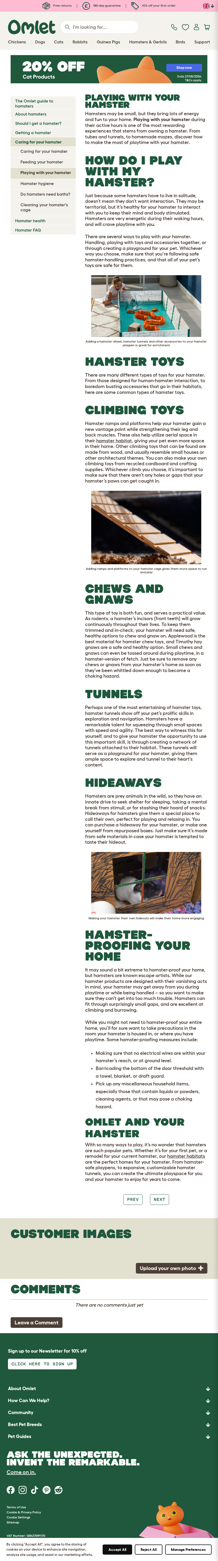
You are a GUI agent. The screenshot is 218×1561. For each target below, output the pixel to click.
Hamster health (30, 220)
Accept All (117, 1549)
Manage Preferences (188, 1549)
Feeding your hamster (41, 161)
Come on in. (21, 1472)
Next (159, 1199)
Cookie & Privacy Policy (24, 1512)
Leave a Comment (36, 1322)
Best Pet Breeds (25, 1424)
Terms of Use (16, 1507)
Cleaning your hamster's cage (44, 207)
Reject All (149, 1549)
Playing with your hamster (45, 172)
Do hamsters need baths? (45, 194)
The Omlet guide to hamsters (34, 103)
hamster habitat (114, 440)
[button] (109, 1437)
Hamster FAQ (28, 230)
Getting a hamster (33, 132)
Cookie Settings (18, 1517)
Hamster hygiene (37, 183)
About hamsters (30, 114)
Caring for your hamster (38, 141)
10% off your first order (158, 5)
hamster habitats (186, 1156)
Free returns (62, 5)
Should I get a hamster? (38, 123)
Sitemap (13, 1522)
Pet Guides (19, 1436)
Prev (133, 1199)
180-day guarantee (106, 5)
